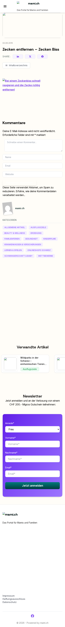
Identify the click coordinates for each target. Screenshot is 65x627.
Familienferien (12, 239)
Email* (8, 467)
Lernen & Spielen (13, 250)
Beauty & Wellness (14, 233)
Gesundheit (31, 239)
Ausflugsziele (38, 227)
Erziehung (36, 233)
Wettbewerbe (45, 256)
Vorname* (10, 437)
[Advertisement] (32, 294)
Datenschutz (10, 602)
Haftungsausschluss (14, 599)
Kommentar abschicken (19, 182)
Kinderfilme (49, 239)
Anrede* (9, 423)
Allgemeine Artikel (14, 227)
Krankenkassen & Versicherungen (22, 244)
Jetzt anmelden (32, 485)
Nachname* (11, 452)
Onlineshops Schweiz (39, 250)
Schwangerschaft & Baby (18, 256)
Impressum (9, 595)
